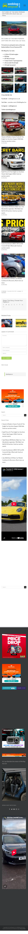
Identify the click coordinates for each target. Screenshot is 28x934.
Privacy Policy (22, 928)
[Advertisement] (14, 566)
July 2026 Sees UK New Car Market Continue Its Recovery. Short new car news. (12, 281)
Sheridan (4, 291)
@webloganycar (9, 374)
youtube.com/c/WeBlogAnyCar (17, 102)
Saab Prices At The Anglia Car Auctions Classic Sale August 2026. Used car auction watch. (12, 174)
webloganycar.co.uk (14, 98)
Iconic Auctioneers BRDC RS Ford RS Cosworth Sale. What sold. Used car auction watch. (12, 246)
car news (19, 291)
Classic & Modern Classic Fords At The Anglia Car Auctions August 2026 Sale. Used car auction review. (12, 139)
